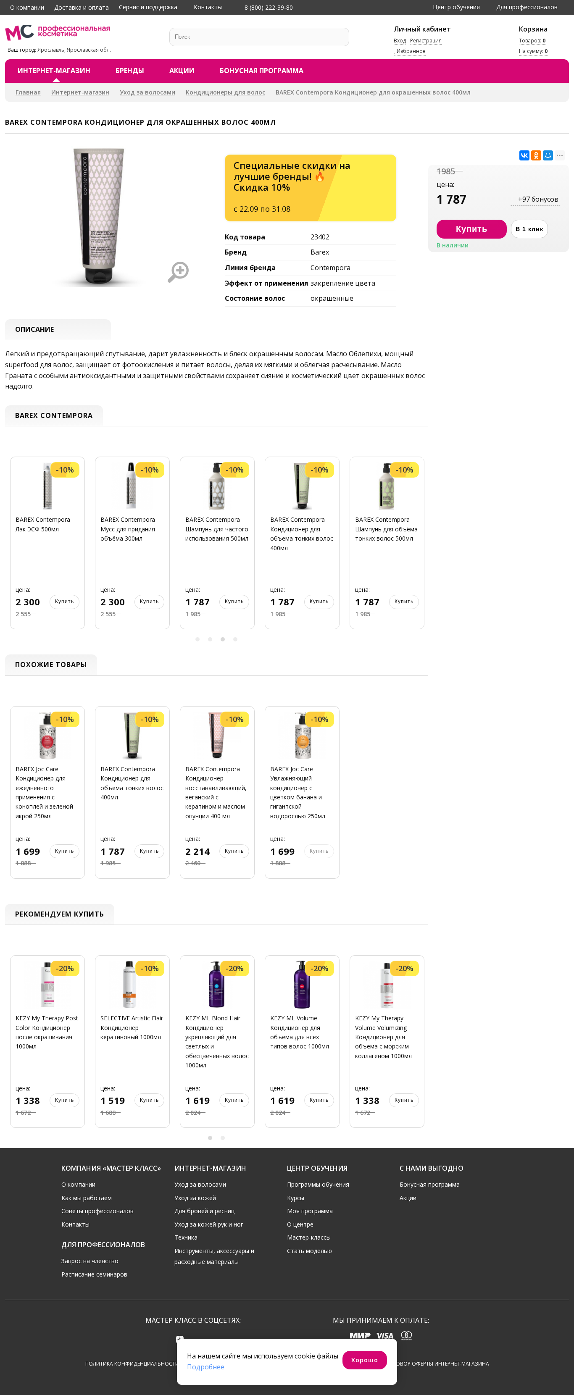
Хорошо (364, 1360)
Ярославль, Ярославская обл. (74, 49)
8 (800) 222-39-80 (268, 7)
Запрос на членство (89, 1261)
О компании (27, 7)
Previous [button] (14, 548)
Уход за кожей (195, 1198)
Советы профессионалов (97, 1211)
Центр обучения (456, 7)
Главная (28, 92)
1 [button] (197, 639)
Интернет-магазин (54, 70)
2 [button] (210, 639)
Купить (60, 601)
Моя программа (310, 1211)
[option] (43, 548)
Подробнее (205, 1366)
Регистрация (426, 40)
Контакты (208, 7)
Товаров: (532, 40)
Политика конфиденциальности (132, 1363)
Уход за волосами (147, 92)
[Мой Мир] (548, 155)
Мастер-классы (309, 1237)
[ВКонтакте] (524, 155)
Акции (182, 70)
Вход (400, 40)
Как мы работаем (86, 1198)
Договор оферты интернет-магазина (437, 1363)
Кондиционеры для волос (225, 92)
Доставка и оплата (81, 7)
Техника (185, 1237)
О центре (300, 1224)
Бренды (130, 70)
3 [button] (223, 639)
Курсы (295, 1198)
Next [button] (419, 548)
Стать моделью (309, 1251)
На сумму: (533, 51)
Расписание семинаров (94, 1274)
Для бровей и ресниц (204, 1211)
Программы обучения (318, 1184)
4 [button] (235, 639)
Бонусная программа (261, 70)
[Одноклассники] (536, 155)
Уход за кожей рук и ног (208, 1224)
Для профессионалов (527, 7)
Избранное (410, 51)
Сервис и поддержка (148, 7)
